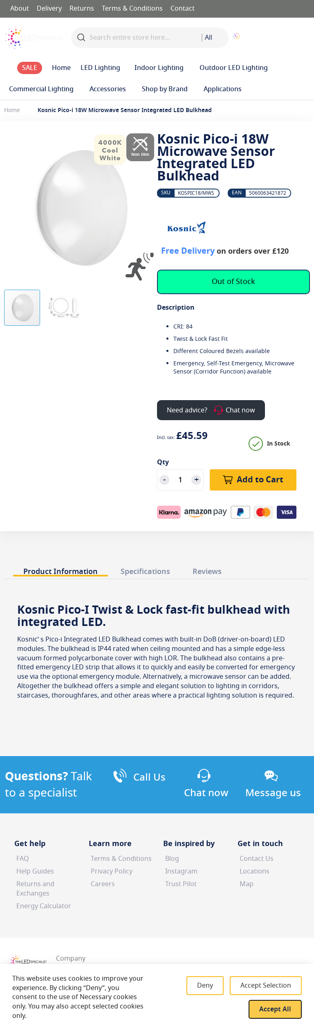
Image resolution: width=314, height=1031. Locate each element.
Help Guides (35, 871)
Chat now (206, 793)
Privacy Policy (111, 871)
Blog (172, 859)
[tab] (60, 569)
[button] (280, 38)
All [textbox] (208, 38)
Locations (254, 871)
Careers (103, 884)
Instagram (181, 871)
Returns (82, 9)
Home (12, 110)
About (19, 9)
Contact (182, 9)
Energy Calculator (43, 906)
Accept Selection (265, 985)
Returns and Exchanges (35, 888)
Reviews (207, 571)
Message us (273, 793)
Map (246, 884)
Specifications (145, 571)
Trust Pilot (181, 884)
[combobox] (215, 37)
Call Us (149, 777)
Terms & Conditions (132, 9)
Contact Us (257, 859)
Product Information (60, 571)
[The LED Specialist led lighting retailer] (34, 37)
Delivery (49, 9)
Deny (205, 985)
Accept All (275, 1009)
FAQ (22, 859)
